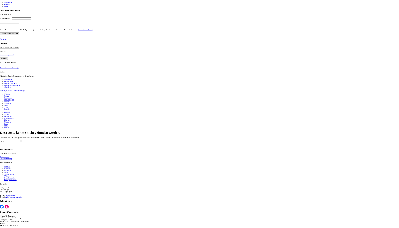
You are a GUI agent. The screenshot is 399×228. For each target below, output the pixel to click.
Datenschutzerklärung (85, 30)
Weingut (7, 94)
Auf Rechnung (5, 157)
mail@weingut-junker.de (13, 197)
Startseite (7, 167)
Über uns (7, 101)
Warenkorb (7, 4)
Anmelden (3, 39)
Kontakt (6, 109)
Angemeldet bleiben (9, 62)
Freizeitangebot (9, 100)
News (6, 105)
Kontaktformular (9, 178)
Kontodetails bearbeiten (12, 85)
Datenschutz (8, 170)
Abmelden (7, 87)
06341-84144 (10, 195)
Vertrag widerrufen (10, 180)
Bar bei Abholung (6, 159)
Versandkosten (9, 174)
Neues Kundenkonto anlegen (9, 68)
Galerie (6, 96)
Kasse (6, 6)
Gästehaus (7, 103)
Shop (6, 107)
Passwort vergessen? (7, 55)
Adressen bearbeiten (10, 83)
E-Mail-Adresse (6, 18)
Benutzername (5, 14)
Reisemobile (8, 98)
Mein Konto (8, 2)
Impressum (7, 168)
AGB (6, 172)
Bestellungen (8, 81)
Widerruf (7, 176)
